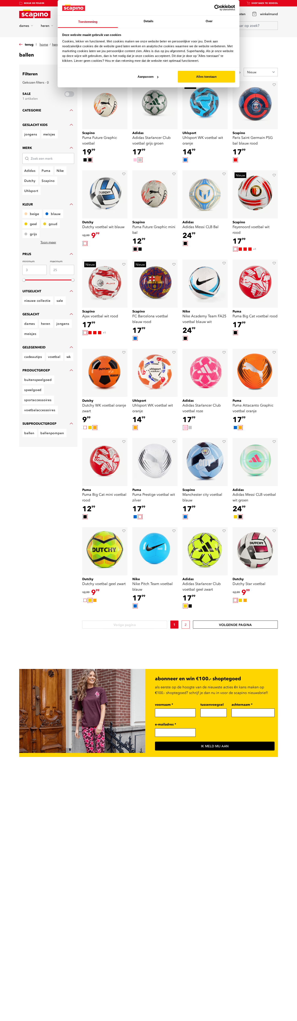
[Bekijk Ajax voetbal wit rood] (104, 284)
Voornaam (164, 704)
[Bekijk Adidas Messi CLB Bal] (205, 194)
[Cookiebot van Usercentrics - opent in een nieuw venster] (217, 8)
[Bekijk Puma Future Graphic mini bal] (155, 194)
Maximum (56, 261)
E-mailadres (165, 724)
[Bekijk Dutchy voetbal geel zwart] (104, 551)
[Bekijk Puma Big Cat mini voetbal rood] (104, 462)
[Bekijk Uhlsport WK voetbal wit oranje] (205, 105)
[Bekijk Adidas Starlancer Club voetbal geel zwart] (205, 551)
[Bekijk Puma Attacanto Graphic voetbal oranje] (255, 373)
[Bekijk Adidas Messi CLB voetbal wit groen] (255, 462)
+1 (254, 249)
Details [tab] (149, 21)
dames (24, 26)
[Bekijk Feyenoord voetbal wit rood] (255, 194)
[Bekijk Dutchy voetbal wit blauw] (104, 194)
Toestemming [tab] (87, 21)
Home (44, 44)
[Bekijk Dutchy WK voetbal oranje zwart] (104, 373)
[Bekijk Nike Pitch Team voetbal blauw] (155, 551)
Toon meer (48, 242)
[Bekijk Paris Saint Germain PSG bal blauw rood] (255, 105)
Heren (56, 44)
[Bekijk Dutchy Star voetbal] (255, 551)
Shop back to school (265, 3)
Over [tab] (209, 21)
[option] (85, 159)
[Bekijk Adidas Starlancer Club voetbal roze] (205, 373)
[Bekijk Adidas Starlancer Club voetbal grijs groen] (155, 105)
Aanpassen (146, 76)
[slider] (23, 280)
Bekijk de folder (34, 3)
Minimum (28, 261)
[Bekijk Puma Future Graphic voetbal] (104, 105)
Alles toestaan (206, 76)
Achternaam (242, 704)
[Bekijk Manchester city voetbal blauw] (205, 462)
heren (45, 26)
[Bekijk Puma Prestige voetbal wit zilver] (155, 462)
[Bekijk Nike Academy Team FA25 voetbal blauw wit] (205, 284)
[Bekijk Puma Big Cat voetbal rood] (255, 284)
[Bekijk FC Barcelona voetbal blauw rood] (155, 284)
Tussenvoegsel (212, 704)
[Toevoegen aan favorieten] (274, 84)
